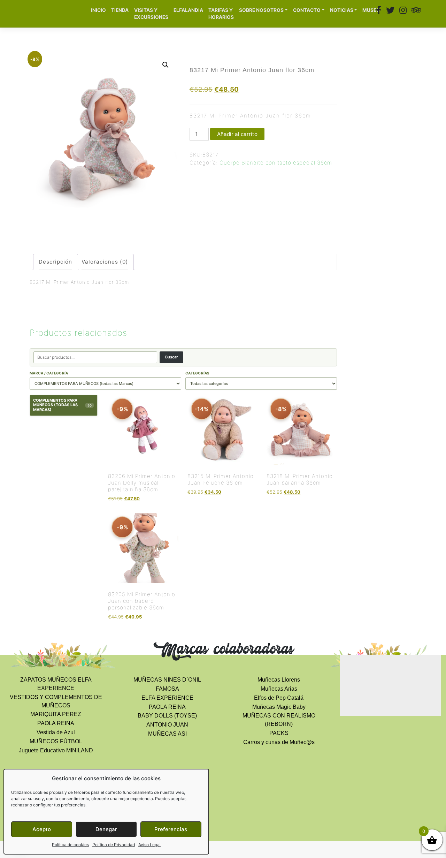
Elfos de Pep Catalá (278, 698)
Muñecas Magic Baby (279, 707)
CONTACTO (307, 10)
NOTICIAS (341, 10)
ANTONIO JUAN (167, 725)
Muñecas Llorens (278, 680)
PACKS (279, 733)
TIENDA (120, 10)
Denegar (106, 829)
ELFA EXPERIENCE (167, 698)
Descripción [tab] (55, 261)
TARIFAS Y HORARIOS (221, 13)
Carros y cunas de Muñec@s (279, 742)
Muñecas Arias (279, 689)
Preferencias (170, 829)
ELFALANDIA (188, 10)
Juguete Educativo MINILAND (56, 750)
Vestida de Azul (56, 732)
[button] (165, 65)
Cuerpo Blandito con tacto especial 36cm (276, 162)
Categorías (197, 373)
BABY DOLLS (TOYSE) (167, 716)
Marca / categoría (49, 373)
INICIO (98, 10)
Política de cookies (70, 844)
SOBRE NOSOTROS (261, 10)
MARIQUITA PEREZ (55, 714)
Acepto (41, 829)
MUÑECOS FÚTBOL (56, 741)
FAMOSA (167, 689)
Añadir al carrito (237, 134)
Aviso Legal (149, 844)
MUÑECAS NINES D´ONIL (167, 680)
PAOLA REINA (55, 723)
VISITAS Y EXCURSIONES (151, 13)
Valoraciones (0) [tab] (105, 261)
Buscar (171, 357)
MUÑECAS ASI (167, 734)
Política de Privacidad (113, 844)
